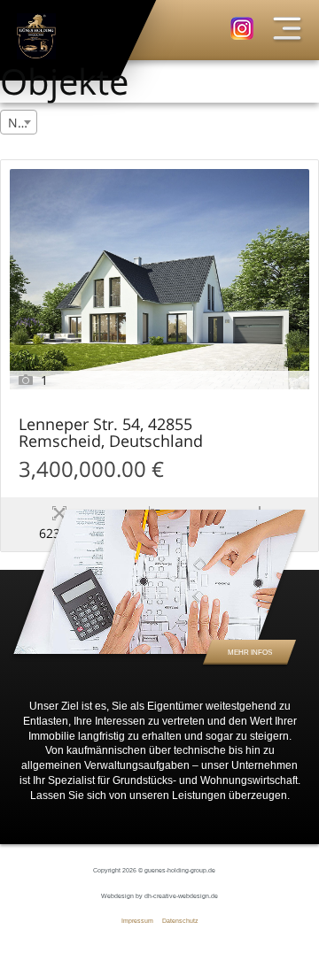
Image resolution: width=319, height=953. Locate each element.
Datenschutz (180, 921)
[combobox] (18, 122)
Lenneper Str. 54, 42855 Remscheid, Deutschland (111, 433)
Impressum (137, 921)
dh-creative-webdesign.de (181, 896)
